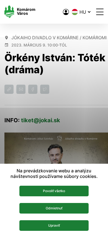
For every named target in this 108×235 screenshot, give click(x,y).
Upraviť (54, 225)
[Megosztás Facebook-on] (32, 89)
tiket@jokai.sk (40, 120)
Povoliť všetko (54, 191)
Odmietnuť (54, 208)
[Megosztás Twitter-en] (44, 89)
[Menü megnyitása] (100, 12)
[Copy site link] (9, 89)
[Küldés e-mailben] (20, 89)
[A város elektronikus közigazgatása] (66, 12)
